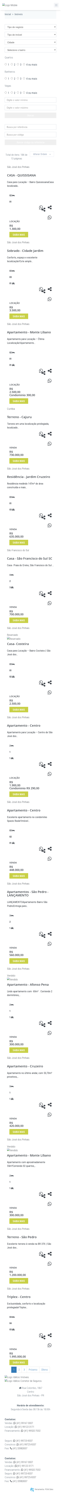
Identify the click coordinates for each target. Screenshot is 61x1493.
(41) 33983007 (19, 1448)
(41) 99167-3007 (24, 1423)
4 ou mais (31, 64)
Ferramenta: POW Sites (44, 1489)
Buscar (30, 115)
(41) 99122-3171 (25, 1426)
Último (44, 1369)
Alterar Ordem (41, 154)
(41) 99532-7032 (32, 1430)
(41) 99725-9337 (24, 1440)
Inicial (8, 14)
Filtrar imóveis (18, 21)
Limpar (32, 121)
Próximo (33, 1369)
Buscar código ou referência (30, 142)
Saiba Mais (19, 234)
